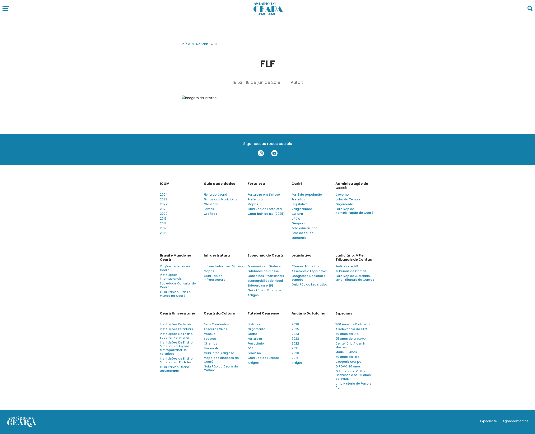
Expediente (488, 421)
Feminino (254, 353)
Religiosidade (302, 209)
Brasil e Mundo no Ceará (175, 257)
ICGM (164, 184)
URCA (296, 218)
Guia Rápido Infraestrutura (214, 278)
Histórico (254, 324)
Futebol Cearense (263, 313)
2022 (163, 204)
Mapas (253, 204)
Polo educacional (305, 228)
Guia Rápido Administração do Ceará (354, 211)
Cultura (297, 214)
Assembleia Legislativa (309, 271)
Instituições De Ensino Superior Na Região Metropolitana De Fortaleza (176, 348)
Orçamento (344, 204)
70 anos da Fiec (347, 357)
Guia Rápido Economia (265, 290)
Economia (299, 238)
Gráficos (210, 214)
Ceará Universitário (177, 313)
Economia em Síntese (264, 266)
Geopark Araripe (348, 362)
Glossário (211, 204)
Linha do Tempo (347, 199)
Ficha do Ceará (215, 194)
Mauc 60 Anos (346, 352)
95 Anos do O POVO (350, 339)
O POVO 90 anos (348, 366)
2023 (163, 199)
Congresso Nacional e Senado (309, 278)
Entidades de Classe (263, 271)
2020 (163, 214)
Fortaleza (256, 184)
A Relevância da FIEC (351, 329)
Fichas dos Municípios (220, 199)
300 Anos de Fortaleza (352, 324)
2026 (295, 324)
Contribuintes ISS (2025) (266, 214)
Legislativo (300, 204)
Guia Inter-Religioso (219, 353)
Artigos (253, 295)
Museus (209, 334)
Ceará (252, 334)
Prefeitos (298, 199)
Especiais (343, 313)
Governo (342, 194)
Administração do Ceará (351, 186)
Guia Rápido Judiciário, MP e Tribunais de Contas (354, 278)
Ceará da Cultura (219, 313)
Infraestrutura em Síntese (223, 266)
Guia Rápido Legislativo (309, 284)
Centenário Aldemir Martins (350, 345)
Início (186, 44)
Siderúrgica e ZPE (260, 285)
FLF (217, 44)
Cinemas (210, 343)
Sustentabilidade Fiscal (265, 281)
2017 (163, 228)
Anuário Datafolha (308, 313)
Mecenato (211, 348)
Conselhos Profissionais (266, 276)
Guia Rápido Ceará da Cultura (221, 368)
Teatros (210, 339)
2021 (163, 209)
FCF (250, 348)
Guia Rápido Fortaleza (265, 209)
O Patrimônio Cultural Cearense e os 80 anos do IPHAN (353, 375)
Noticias (202, 44)
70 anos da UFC (347, 334)
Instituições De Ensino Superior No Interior (176, 336)
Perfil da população (307, 194)
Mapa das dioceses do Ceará (221, 360)
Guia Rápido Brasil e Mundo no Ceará (175, 294)
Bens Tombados (216, 324)
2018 (163, 223)
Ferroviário (256, 343)
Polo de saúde (302, 233)
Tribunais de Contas (350, 271)
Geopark (298, 223)
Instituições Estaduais (176, 329)
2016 (163, 233)
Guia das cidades (219, 184)
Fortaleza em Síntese (264, 194)
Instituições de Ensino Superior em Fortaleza (177, 360)
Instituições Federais (175, 324)
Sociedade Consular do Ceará (178, 285)
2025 (295, 329)
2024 (164, 194)
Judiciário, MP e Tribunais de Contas (353, 257)
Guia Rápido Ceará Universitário (174, 369)
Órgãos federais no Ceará (175, 268)
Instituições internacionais (171, 277)
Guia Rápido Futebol (263, 358)
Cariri (297, 184)
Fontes (209, 209)
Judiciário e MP (346, 266)
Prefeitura (255, 199)
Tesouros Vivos (215, 329)
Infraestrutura (217, 255)
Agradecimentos (515, 421)
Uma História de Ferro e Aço (353, 385)
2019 (163, 218)
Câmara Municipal (306, 266)
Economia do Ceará (265, 255)
